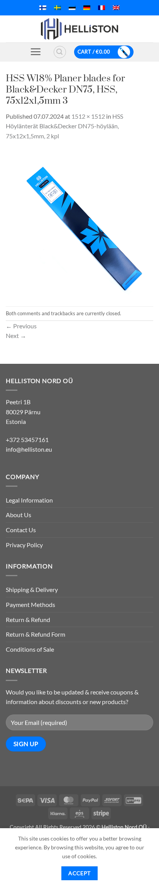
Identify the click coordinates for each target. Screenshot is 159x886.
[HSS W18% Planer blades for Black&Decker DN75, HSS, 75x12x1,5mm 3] (79, 222)
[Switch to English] (116, 7)
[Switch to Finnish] (43, 7)
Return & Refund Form (35, 634)
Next (16, 335)
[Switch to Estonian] (72, 7)
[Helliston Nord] (79, 29)
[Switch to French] (101, 7)
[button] (35, 52)
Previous (21, 326)
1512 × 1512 (88, 116)
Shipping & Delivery (32, 589)
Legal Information (29, 500)
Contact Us (21, 529)
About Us (18, 514)
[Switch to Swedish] (57, 7)
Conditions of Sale (30, 649)
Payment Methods (30, 604)
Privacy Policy (24, 544)
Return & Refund (28, 619)
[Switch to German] (87, 7)
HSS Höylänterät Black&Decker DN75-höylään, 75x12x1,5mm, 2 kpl (64, 126)
